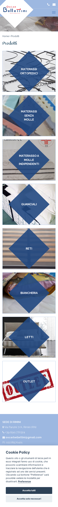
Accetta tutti (29, 490)
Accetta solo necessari (29, 498)
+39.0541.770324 (15, 432)
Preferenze (24, 481)
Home (6, 36)
